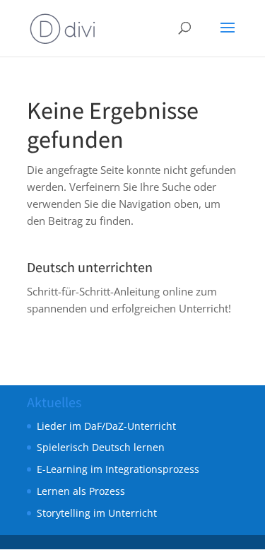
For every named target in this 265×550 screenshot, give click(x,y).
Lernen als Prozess (81, 491)
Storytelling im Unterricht (97, 513)
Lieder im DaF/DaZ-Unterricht (106, 426)
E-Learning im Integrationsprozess (118, 469)
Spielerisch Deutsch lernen (101, 447)
